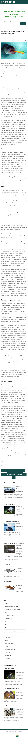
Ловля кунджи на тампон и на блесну (14, 543)
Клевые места (8, 618)
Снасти (7, 624)
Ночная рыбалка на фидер (11, 668)
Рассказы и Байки (9, 637)
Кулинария (7, 652)
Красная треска (8, 581)
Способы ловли (9, 621)
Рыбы (6, 612)
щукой (11, 424)
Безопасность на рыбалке (11, 606)
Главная (7, 603)
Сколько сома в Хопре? (10, 504)
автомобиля (18, 85)
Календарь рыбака (9, 615)
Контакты (7, 658)
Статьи (24, 40)
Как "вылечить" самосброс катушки (13, 705)
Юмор (6, 646)
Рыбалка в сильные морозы (11, 521)
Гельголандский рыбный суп (11, 688)
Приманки (7, 627)
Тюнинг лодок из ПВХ (9, 483)
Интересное (8, 655)
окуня (21, 122)
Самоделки (8, 634)
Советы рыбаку (9, 643)
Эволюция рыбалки (10, 649)
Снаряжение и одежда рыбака (12, 609)
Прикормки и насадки (10, 631)
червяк (11, 106)
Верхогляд (7, 564)
